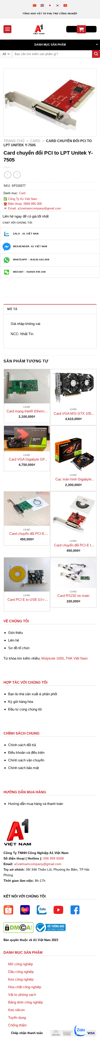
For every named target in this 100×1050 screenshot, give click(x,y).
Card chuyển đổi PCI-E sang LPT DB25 (26, 534)
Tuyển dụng (17, 1017)
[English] (42, 5)
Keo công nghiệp (20, 979)
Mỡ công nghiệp (20, 964)
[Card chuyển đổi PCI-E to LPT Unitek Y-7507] (73, 514)
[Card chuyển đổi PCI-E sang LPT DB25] (27, 509)
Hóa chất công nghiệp (24, 987)
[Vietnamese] (65, 5)
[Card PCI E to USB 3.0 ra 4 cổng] (27, 575)
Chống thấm (17, 1025)
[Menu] (7, 29)
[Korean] (57, 5)
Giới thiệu (15, 633)
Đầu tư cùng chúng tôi (25, 709)
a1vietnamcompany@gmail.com (37, 864)
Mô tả (12, 309)
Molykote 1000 (52, 658)
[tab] (50, 309)
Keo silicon (16, 1010)
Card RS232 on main (73, 596)
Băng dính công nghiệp (25, 1002)
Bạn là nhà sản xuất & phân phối (32, 694)
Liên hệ (13, 640)
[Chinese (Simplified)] (34, 5)
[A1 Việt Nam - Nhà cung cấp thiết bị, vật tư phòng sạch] (39, 29)
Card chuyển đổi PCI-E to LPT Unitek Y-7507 (73, 545)
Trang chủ (13, 141)
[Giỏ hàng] (81, 29)
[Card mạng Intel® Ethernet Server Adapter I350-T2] (27, 386)
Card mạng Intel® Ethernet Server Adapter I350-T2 (27, 411)
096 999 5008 (53, 858)
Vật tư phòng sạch (22, 995)
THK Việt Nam (77, 658)
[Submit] (96, 54)
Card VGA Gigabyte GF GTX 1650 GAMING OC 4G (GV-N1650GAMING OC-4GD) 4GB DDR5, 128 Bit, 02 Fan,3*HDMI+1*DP (27, 459)
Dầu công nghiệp (21, 972)
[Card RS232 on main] (73, 573)
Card (35, 141)
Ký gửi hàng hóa (20, 702)
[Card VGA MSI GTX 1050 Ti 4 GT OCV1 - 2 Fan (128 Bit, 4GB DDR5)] (73, 387)
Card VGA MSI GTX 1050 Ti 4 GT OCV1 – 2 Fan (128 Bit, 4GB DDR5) (73, 413)
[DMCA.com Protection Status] (18, 927)
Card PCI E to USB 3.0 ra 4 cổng (26, 600)
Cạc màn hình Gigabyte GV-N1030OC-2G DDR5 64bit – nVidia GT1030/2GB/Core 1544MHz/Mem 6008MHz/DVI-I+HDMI (73, 479)
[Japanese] (50, 5)
